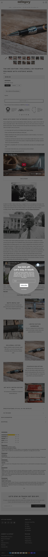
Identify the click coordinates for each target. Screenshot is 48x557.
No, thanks (24, 289)
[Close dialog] (38, 265)
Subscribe (24, 285)
